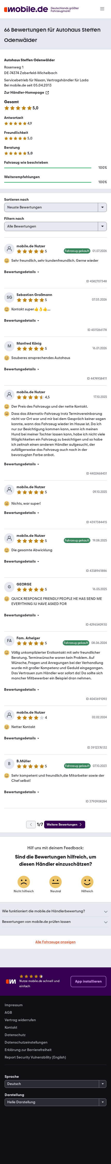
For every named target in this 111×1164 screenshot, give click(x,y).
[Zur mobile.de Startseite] (46, 9)
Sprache (12, 1076)
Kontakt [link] (11, 1028)
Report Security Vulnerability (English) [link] (35, 1057)
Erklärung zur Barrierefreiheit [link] (28, 1050)
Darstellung (14, 1095)
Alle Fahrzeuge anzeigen (55, 942)
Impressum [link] (14, 1005)
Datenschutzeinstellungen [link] (26, 1042)
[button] (55, 272)
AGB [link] (8, 1013)
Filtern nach (14, 218)
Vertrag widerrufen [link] (20, 1020)
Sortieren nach (16, 199)
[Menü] (102, 9)
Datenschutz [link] (15, 1035)
